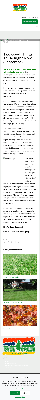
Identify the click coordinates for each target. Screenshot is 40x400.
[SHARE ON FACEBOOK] (8, 242)
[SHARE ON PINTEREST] (15, 242)
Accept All (15, 393)
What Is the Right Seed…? (11, 277)
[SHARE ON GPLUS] (11, 242)
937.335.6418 (33, 17)
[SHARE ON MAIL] (18, 242)
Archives (31, 42)
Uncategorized (19, 43)
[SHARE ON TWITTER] (4, 242)
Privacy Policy (20, 389)
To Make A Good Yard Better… (13, 303)
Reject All (25, 393)
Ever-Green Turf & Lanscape (19, 40)
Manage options (20, 397)
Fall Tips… (6, 328)
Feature (12, 43)
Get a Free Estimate (29, 21)
